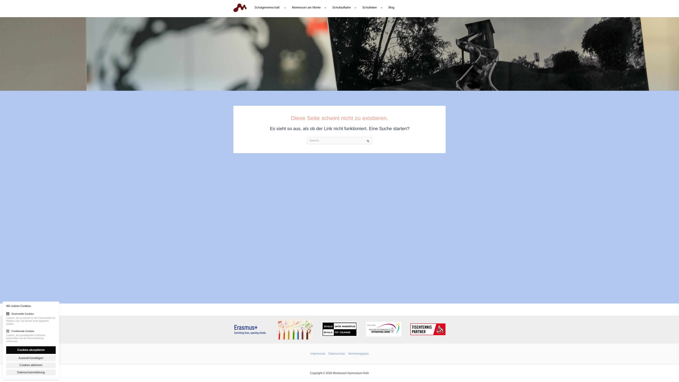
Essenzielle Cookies (22, 313)
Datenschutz (336, 353)
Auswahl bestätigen (31, 358)
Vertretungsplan (358, 353)
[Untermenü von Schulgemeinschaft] (285, 7)
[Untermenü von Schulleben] (381, 7)
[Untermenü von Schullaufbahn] (355, 7)
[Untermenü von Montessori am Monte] (325, 7)
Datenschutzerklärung (31, 372)
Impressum (318, 353)
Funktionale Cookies (22, 331)
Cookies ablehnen (30, 365)
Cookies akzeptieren (31, 349)
